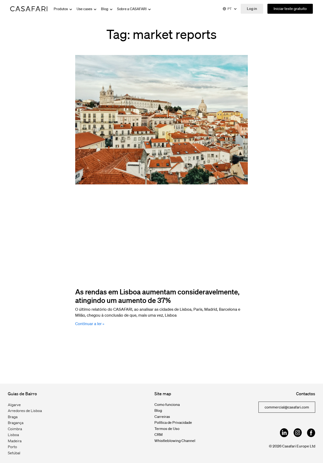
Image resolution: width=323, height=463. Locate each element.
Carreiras (162, 416)
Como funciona (167, 404)
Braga (12, 416)
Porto (12, 446)
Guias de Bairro (22, 393)
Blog (105, 8)
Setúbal (14, 452)
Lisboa (13, 434)
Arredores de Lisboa (25, 410)
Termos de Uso (166, 428)
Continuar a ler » (89, 323)
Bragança (15, 422)
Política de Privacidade (173, 422)
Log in (252, 8)
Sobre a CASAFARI (132, 8)
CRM (158, 434)
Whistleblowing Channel (174, 440)
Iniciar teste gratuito (290, 8)
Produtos (61, 8)
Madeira (15, 440)
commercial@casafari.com (287, 407)
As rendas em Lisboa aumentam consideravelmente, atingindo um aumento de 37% (157, 296)
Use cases (85, 8)
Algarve (14, 404)
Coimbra (15, 428)
